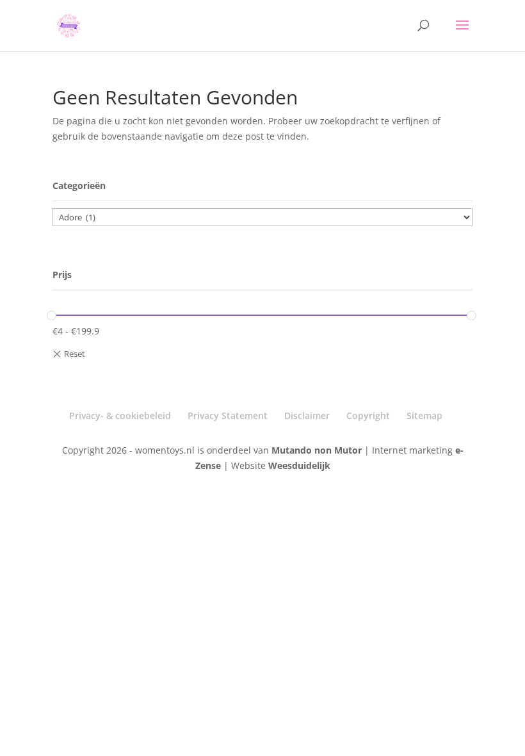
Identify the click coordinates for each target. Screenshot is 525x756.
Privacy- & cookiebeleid (120, 415)
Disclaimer (307, 415)
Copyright (368, 415)
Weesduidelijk (299, 465)
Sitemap (424, 415)
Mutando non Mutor (317, 450)
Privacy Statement (228, 415)
